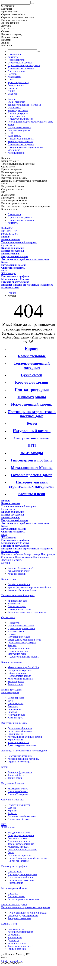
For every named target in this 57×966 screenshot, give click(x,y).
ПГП (10, 133)
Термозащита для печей (20, 946)
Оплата (12, 79)
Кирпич (12, 99)
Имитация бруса (16, 714)
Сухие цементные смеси (21, 625)
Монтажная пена (17, 653)
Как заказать (14, 76)
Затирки (12, 645)
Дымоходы (13, 940)
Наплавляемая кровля (19, 675)
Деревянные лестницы (20, 756)
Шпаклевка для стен (19, 648)
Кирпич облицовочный (20, 568)
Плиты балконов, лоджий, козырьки (27, 858)
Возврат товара (16, 85)
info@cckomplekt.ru (11, 961)
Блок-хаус (13, 706)
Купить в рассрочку (18, 82)
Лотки (11, 852)
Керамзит (13, 810)
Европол (12, 712)
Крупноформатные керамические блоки (29, 587)
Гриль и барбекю (17, 948)
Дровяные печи (16, 929)
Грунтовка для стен (18, 651)
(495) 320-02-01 (9, 233)
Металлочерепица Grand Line (23, 667)
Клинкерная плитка (18, 742)
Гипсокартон (15, 871)
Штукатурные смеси (19, 637)
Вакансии (13, 93)
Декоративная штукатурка (22, 642)
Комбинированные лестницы (23, 758)
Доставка (13, 74)
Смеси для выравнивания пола (24, 639)
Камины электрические (20, 932)
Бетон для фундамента (20, 772)
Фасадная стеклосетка (19, 918)
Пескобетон (14, 622)
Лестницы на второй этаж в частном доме (30, 121)
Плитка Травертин (18, 794)
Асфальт (12, 813)
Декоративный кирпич (20, 728)
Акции (11, 91)
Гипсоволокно (15, 882)
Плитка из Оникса (18, 791)
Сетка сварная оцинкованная (23, 899)
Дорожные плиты (17, 838)
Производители (16, 59)
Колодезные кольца (18, 846)
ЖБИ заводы (14, 135)
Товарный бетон (16, 775)
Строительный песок (19, 805)
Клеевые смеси (16, 631)
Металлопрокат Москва (20, 141)
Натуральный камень (19, 127)
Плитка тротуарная (18, 113)
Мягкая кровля (16, 681)
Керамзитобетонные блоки (22, 590)
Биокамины (14, 934)
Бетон (11, 124)
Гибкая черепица (17, 673)
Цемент (12, 634)
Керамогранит (15, 739)
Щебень (12, 807)
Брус (10, 700)
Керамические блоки (19, 571)
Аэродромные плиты (19, 841)
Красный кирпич (17, 573)
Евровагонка (15, 709)
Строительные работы (20, 62)
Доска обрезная (16, 697)
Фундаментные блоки (19, 832)
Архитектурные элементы (22, 745)
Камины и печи (16, 152)
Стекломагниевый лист (20, 877)
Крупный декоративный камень (25, 736)
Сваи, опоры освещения (21, 835)
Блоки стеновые (16, 102)
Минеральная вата (17, 600)
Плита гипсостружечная (21, 880)
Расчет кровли (15, 684)
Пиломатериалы (16, 116)
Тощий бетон (15, 778)
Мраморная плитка (18, 788)
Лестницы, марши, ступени (22, 849)
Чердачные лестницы (19, 761)
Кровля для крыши (18, 110)
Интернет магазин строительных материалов (31, 484)
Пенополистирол (17, 606)
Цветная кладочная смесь (21, 628)
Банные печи (15, 937)
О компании (14, 54)
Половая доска (15, 703)
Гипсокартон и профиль (21, 138)
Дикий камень (15, 734)
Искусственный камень (20, 118)
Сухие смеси (14, 107)
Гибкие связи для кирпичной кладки (27, 912)
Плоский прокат (16, 896)
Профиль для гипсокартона (22, 874)
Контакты (13, 57)
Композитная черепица (20, 678)
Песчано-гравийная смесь (21, 816)
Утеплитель (14, 603)
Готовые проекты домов (21, 68)
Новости (12, 88)
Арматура (13, 893)
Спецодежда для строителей (23, 915)
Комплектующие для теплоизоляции (27, 612)
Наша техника (41, 557)
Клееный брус (15, 717)
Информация (48, 554)
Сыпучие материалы (19, 130)
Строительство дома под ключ (24, 65)
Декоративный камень (20, 731)
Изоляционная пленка (20, 609)
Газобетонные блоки (19, 584)
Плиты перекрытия (18, 861)
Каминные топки (17, 943)
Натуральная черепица (20, 670)
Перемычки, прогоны (19, 855)
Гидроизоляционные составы (23, 656)
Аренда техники (16, 71)
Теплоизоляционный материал (24, 104)
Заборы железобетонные (21, 844)
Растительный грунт (19, 819)
